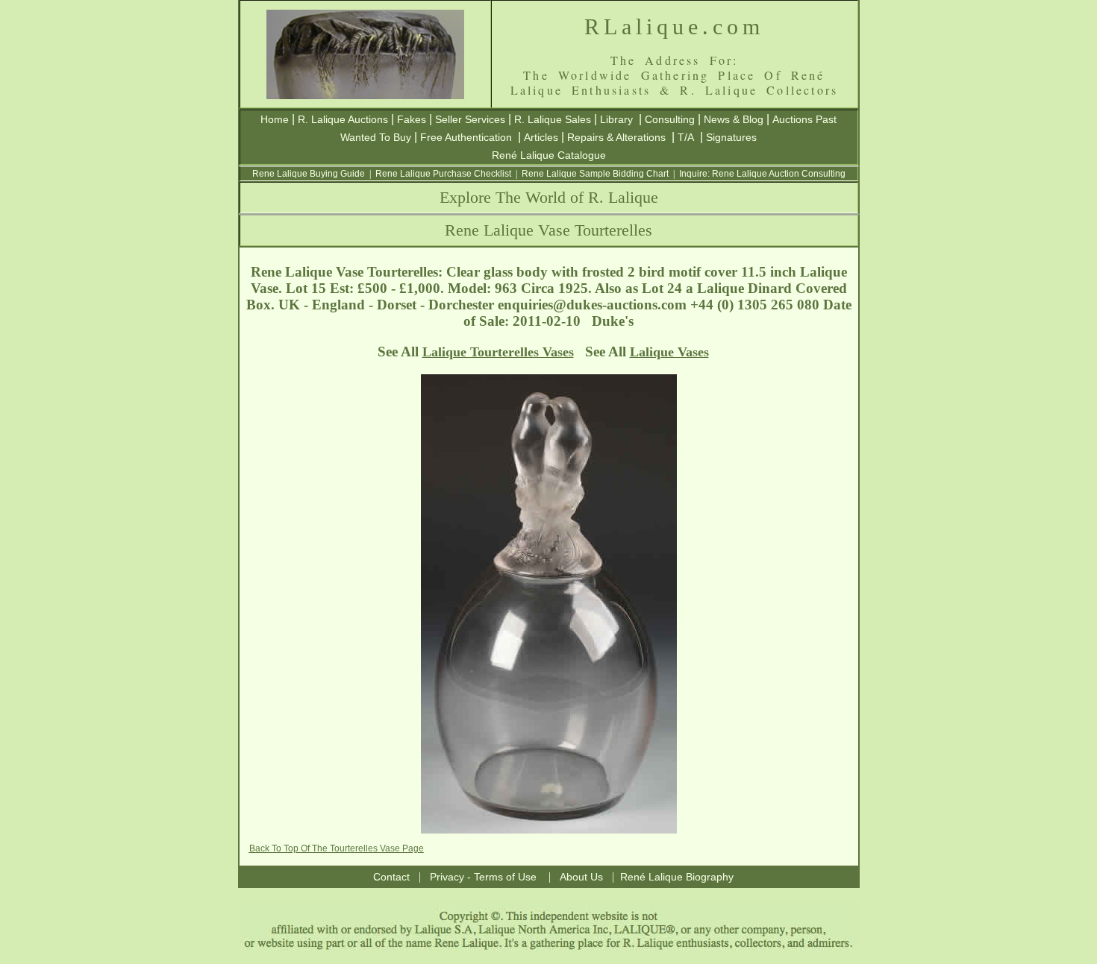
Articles (541, 137)
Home (274, 119)
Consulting (670, 119)
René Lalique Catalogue (549, 155)
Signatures (731, 137)
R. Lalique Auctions (343, 119)
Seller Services (470, 119)
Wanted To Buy (375, 137)
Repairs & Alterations (616, 137)
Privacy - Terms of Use (483, 877)
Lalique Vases (669, 351)
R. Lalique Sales (552, 119)
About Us (581, 877)
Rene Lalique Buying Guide (308, 173)
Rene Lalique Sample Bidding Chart (595, 173)
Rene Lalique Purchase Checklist (443, 173)
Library (616, 119)
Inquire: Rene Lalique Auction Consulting (762, 173)
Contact (391, 877)
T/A (686, 137)
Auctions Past (804, 119)
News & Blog (733, 119)
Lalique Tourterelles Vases (498, 351)
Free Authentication (466, 137)
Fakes (411, 119)
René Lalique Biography (677, 877)
